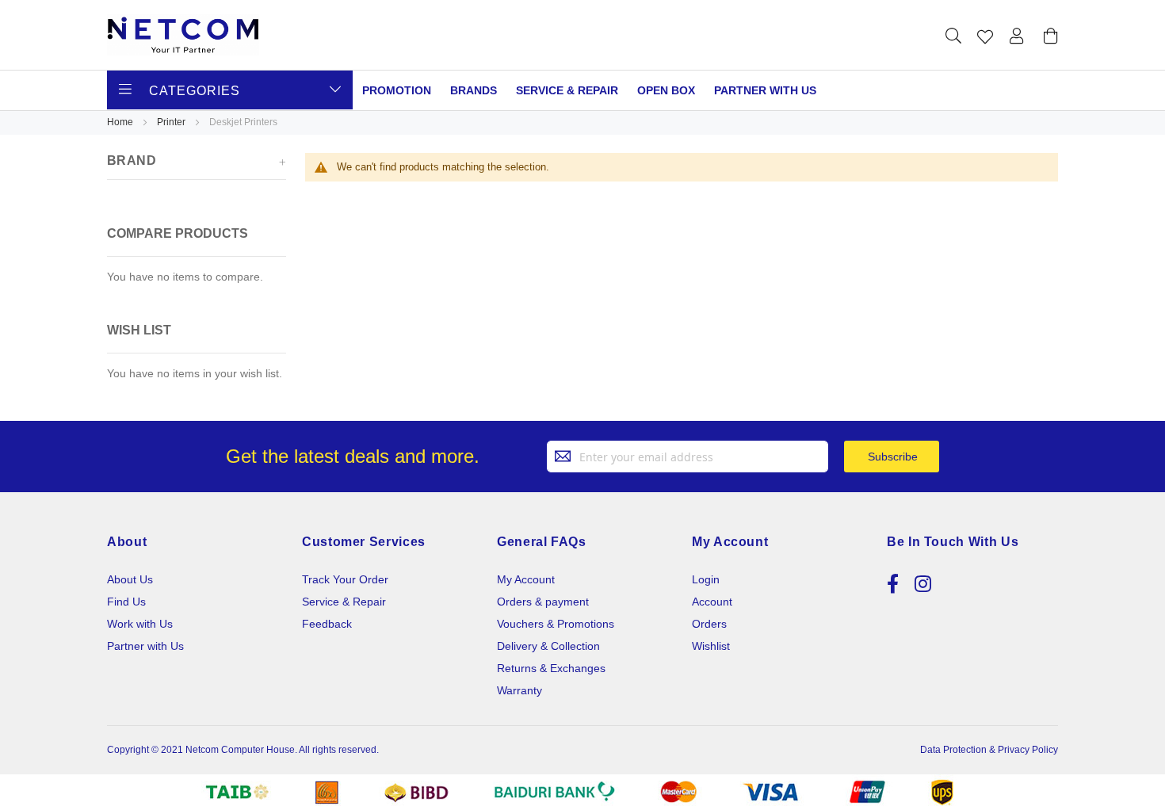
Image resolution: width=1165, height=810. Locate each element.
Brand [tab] (131, 160)
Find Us (126, 601)
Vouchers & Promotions (555, 623)
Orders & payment (543, 601)
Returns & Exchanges (551, 668)
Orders (709, 623)
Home (121, 122)
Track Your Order (345, 579)
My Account (526, 579)
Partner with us (765, 90)
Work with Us (140, 623)
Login (706, 579)
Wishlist (711, 646)
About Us (130, 579)
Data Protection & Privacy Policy (989, 749)
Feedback (327, 623)
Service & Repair (567, 90)
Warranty (519, 690)
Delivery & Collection (548, 646)
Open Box (666, 90)
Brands (473, 90)
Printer (172, 122)
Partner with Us (145, 646)
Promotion (396, 90)
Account (712, 601)
